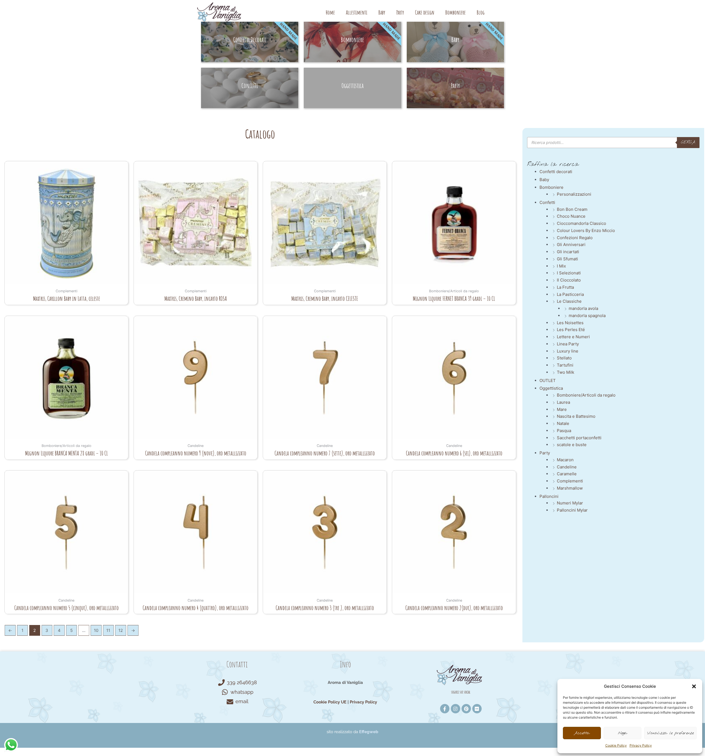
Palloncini (548, 496)
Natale (563, 423)
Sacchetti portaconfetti (579, 437)
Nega (622, 733)
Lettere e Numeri (573, 336)
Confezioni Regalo (575, 237)
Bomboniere (455, 12)
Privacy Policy (641, 745)
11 (108, 630)
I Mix (561, 266)
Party (400, 12)
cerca (688, 142)
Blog (480, 12)
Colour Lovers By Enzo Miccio (586, 230)
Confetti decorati (555, 171)
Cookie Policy (616, 745)
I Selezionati (569, 272)
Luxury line (567, 351)
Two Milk (565, 372)
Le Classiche (569, 301)
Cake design (424, 12)
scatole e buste (572, 444)
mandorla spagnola (587, 315)
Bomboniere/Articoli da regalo (586, 395)
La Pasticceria (570, 294)
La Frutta (565, 287)
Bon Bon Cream (572, 209)
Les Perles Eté (571, 329)
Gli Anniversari (571, 244)
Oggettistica (551, 388)
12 (120, 630)
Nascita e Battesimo (576, 416)
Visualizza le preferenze (670, 733)
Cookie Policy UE (329, 702)
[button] (694, 686)
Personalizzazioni (574, 194)
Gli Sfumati (567, 258)
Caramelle (567, 473)
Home (330, 12)
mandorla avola (583, 308)
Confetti (547, 202)
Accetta (582, 733)
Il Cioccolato (569, 280)
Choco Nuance (571, 216)
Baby (381, 12)
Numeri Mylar (570, 503)
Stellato (564, 358)
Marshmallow (570, 488)
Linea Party (568, 343)
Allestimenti (356, 12)
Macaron (565, 459)
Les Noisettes (570, 322)
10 (96, 630)
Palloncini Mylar (572, 510)
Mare (562, 409)
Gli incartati (568, 251)
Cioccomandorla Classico (581, 223)
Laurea (563, 402)
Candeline (567, 467)
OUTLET (547, 380)
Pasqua (564, 430)
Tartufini (565, 365)
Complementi (570, 481)
